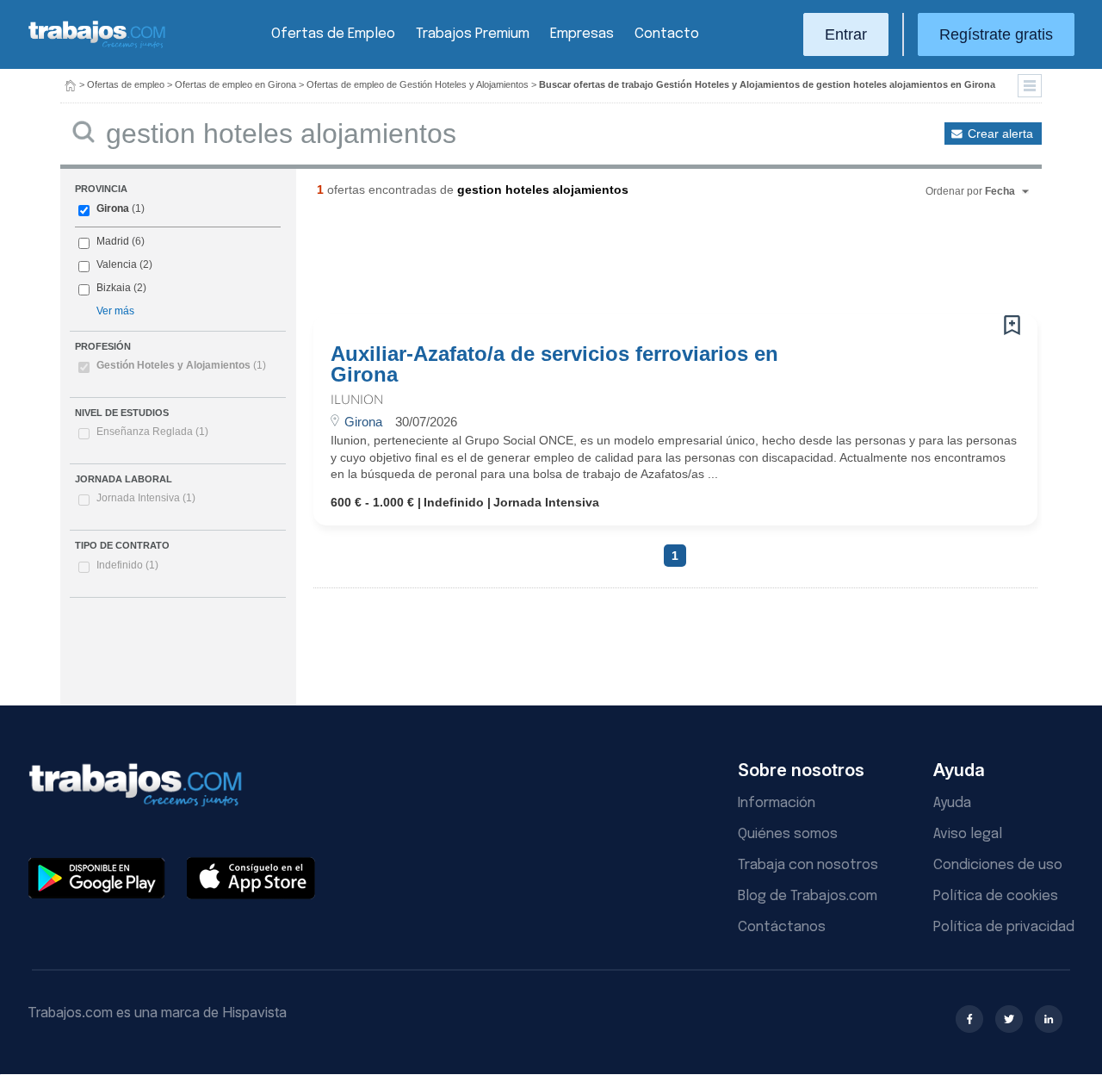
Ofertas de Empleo (333, 34)
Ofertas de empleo (125, 84)
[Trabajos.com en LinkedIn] (1048, 1019)
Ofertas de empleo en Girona (235, 84)
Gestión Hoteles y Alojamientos (181, 365)
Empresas (582, 34)
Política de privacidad (1003, 927)
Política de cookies (995, 896)
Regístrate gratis (996, 34)
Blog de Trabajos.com (807, 896)
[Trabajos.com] (97, 46)
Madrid (112, 241)
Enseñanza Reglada (152, 432)
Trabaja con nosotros (808, 865)
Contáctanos (782, 927)
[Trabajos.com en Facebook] (969, 1019)
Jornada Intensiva (145, 498)
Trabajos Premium (472, 34)
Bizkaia (113, 288)
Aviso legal (967, 834)
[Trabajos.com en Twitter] (1009, 1019)
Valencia (116, 264)
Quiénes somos (788, 834)
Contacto (667, 34)
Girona (112, 208)
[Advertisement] (640, 262)
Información (776, 803)
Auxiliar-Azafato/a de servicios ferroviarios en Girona (554, 364)
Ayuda (952, 803)
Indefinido (127, 565)
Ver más (115, 311)
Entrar (846, 34)
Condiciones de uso (997, 865)
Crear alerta (1000, 133)
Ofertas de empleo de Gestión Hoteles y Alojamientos (417, 84)
